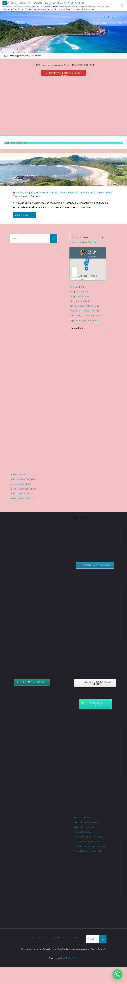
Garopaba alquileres (79, 296)
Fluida (62, 958)
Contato (76, 938)
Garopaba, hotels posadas (81, 291)
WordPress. (73, 958)
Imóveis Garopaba (18, 474)
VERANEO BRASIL (77, 286)
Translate (92, 242)
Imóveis (54, 192)
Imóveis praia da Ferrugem (22, 479)
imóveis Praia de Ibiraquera (23, 488)
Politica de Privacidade (34, 938)
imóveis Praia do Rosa (20, 484)
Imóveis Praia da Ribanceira (23, 498)
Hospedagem (42, 192)
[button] (117, 974)
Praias (109, 192)
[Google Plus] (113, 16)
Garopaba (29, 192)
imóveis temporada (69, 192)
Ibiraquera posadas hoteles (82, 301)
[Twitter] (108, 16)
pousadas (85, 192)
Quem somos (60, 938)
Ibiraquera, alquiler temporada (84, 305)
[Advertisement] (63, 104)
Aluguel (19, 192)
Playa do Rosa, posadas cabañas (84, 310)
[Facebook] (104, 16)
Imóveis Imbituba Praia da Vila (24, 493)
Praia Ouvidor (98, 192)
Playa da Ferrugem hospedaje (83, 320)
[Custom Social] (118, 16)
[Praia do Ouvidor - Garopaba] (63, 185)
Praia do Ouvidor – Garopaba (26, 196)
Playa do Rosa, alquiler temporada (85, 315)
